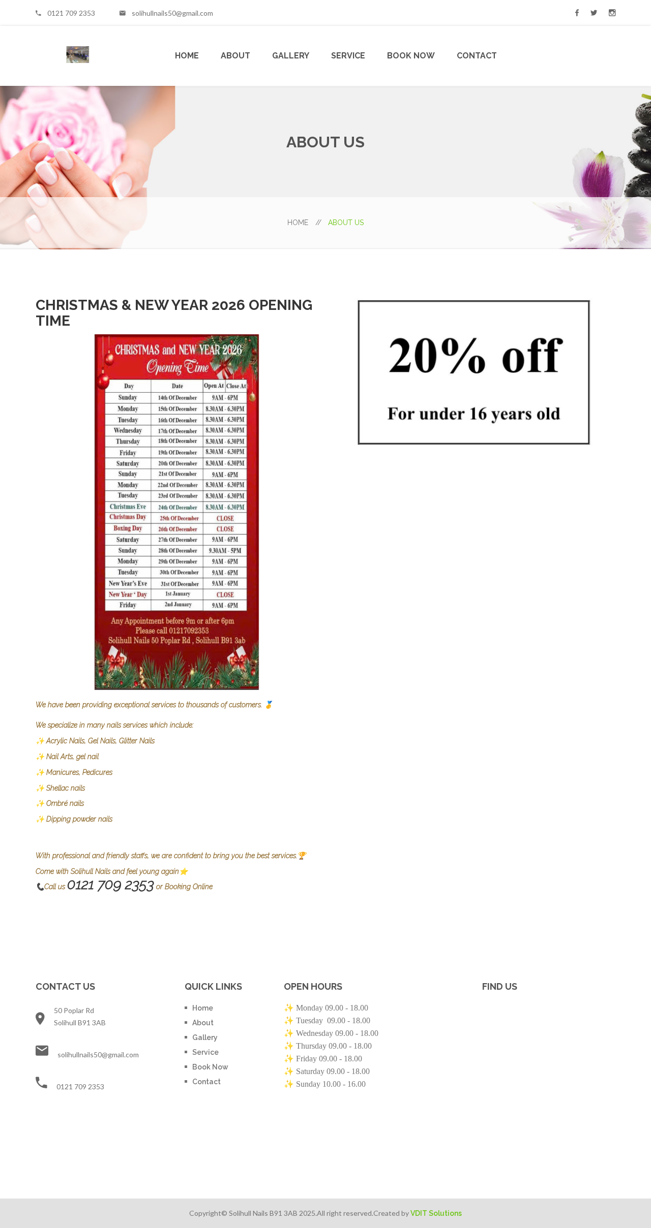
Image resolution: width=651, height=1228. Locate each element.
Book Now (411, 55)
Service (348, 55)
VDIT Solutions (436, 1213)
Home (187, 55)
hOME (304, 222)
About (235, 55)
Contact (477, 55)
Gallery (290, 55)
